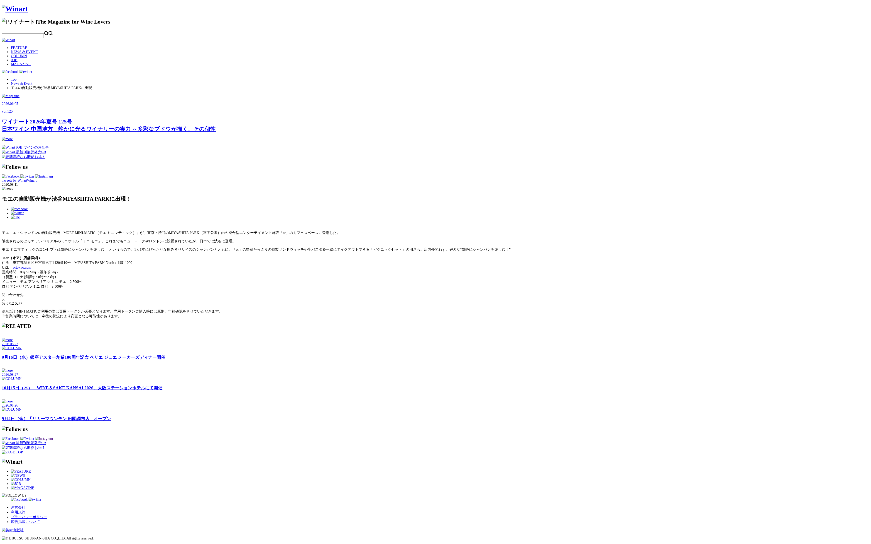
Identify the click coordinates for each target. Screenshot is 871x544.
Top (14, 79)
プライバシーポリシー (29, 517)
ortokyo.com (22, 267)
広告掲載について (25, 522)
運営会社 (18, 507)
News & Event (21, 83)
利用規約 (18, 512)
